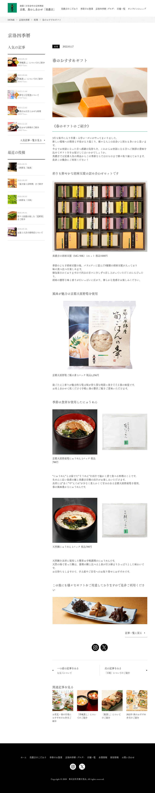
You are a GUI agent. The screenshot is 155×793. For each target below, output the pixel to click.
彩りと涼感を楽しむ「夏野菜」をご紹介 (31, 218)
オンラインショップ (137, 9)
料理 (56, 46)
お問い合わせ (128, 757)
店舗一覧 (121, 9)
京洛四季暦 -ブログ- (105, 9)
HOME (11, 20)
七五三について (68, 670)
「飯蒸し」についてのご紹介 (30, 78)
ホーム (23, 757)
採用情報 (114, 757)
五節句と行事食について (28, 94)
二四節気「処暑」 (25, 167)
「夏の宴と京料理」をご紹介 (30, 183)
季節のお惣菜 (86, 9)
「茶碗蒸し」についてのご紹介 (31, 62)
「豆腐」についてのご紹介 (117, 670)
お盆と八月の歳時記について (30, 232)
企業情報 (103, 757)
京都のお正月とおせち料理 (29, 111)
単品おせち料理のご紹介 (28, 127)
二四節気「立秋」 (25, 200)
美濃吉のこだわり (69, 9)
